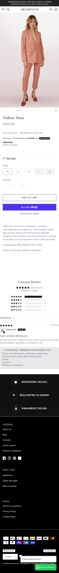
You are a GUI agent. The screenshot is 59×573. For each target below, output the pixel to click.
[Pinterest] (14, 458)
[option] (29, 60)
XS (7, 171)
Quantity (7, 179)
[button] (16, 297)
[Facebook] (4, 458)
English (8, 556)
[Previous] (3, 110)
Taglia (5, 165)
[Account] (50, 9)
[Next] (56, 110)
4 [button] (35, 110)
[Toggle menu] (3, 9)
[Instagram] (9, 458)
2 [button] (24, 110)
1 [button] (18, 110)
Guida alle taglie (10, 480)
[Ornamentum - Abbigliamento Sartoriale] (29, 9)
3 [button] (29, 110)
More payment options (29, 213)
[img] (6, 325)
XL (50, 171)
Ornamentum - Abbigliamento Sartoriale (24, 133)
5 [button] (40, 110)
